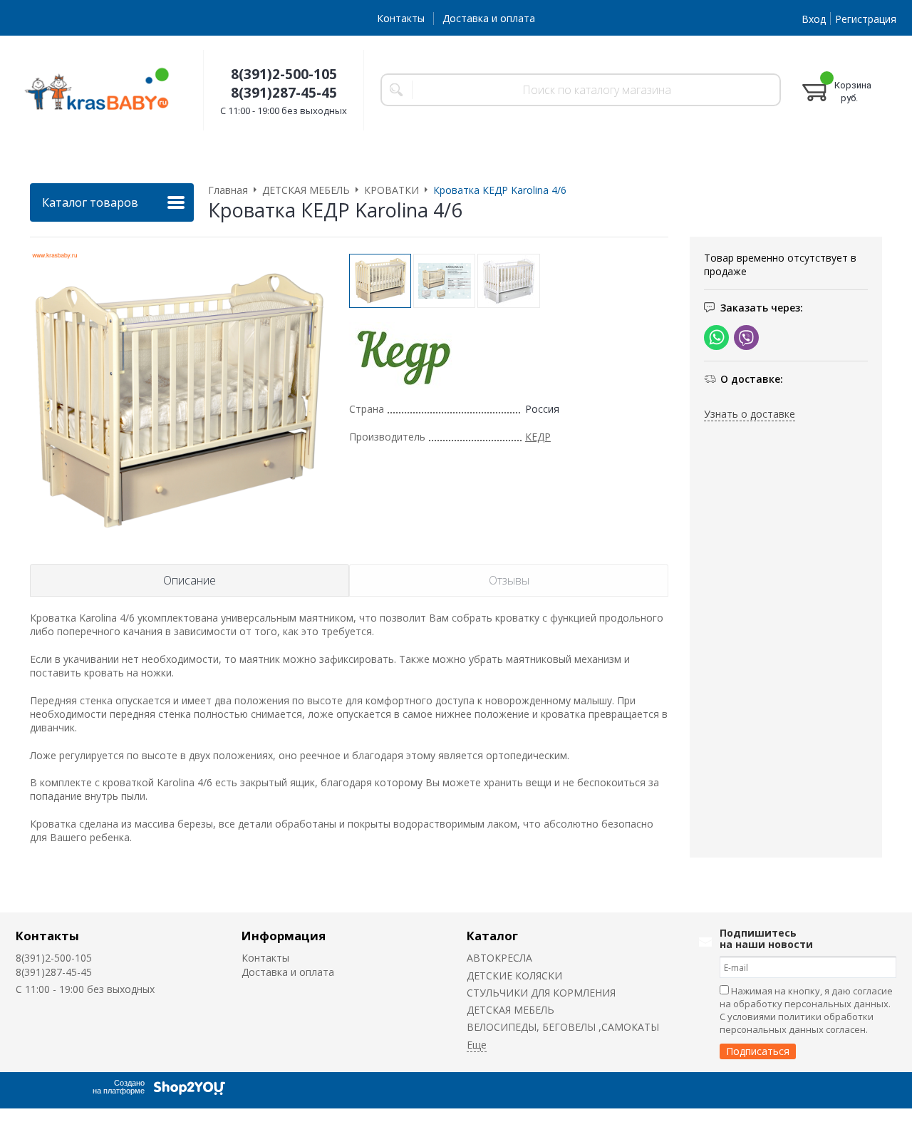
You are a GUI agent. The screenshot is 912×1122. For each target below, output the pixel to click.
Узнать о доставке (749, 414)
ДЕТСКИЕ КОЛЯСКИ (514, 975)
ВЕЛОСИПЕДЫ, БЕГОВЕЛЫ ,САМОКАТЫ (563, 1027)
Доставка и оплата (488, 18)
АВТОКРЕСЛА (499, 957)
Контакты (401, 18)
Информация (284, 935)
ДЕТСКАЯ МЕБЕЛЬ (510, 1010)
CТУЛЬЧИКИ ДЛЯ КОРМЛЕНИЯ (541, 992)
